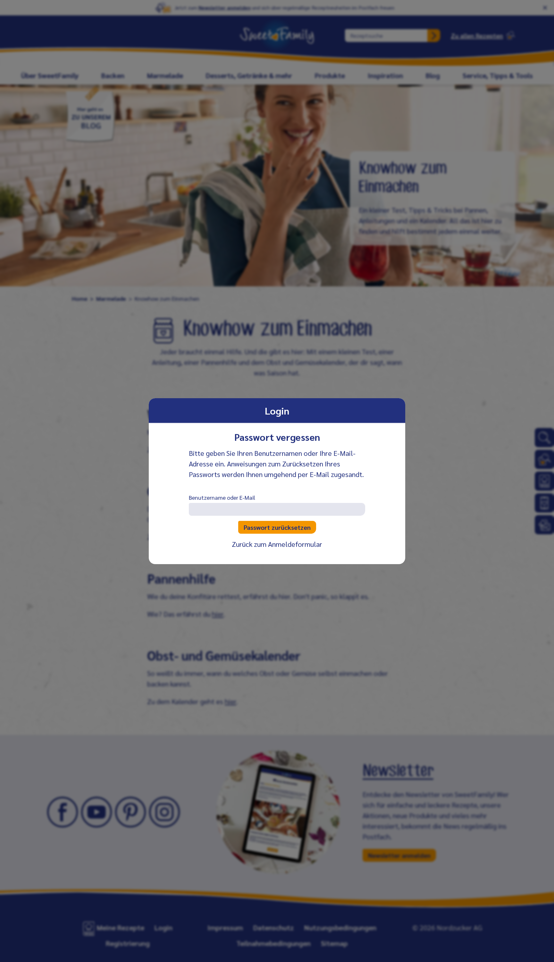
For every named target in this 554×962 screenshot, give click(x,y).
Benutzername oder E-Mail (222, 497)
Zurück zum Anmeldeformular (277, 543)
